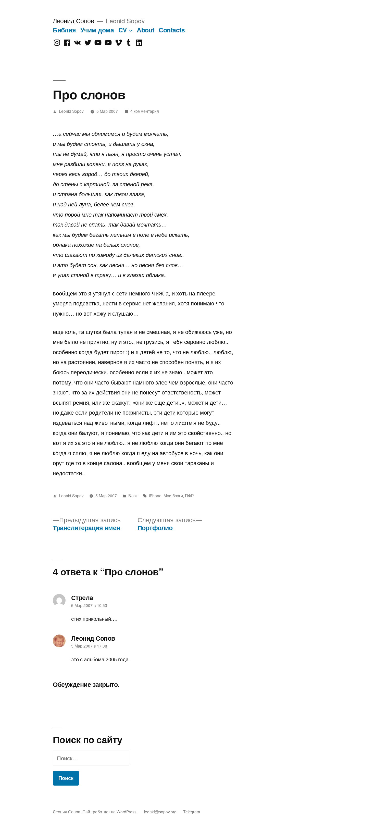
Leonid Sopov (71, 111)
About (145, 29)
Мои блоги (173, 495)
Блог (132, 495)
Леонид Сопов (73, 20)
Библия (64, 29)
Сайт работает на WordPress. (110, 811)
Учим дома (97, 29)
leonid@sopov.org (160, 811)
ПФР (189, 495)
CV (122, 29)
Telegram (191, 811)
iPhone (155, 495)
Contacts (172, 29)
